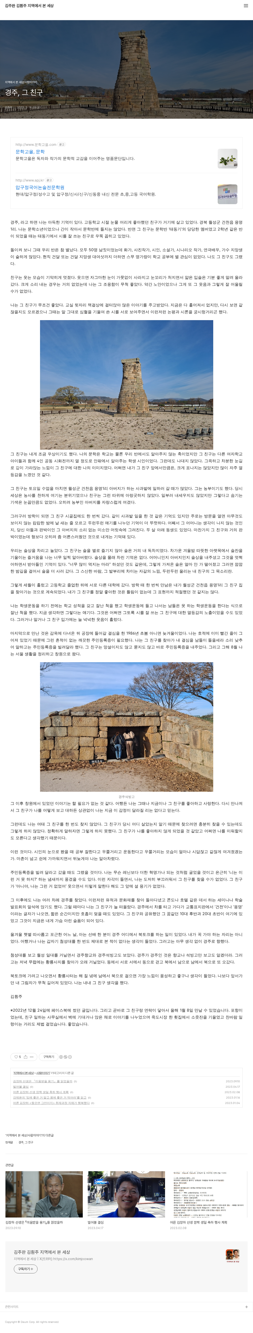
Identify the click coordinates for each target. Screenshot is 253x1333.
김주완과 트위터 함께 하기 (21, 1315)
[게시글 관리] (32, 1057)
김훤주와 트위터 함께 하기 (21, 1323)
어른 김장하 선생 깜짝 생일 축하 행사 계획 (41, 1092)
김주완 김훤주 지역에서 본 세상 (29, 6)
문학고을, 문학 (30, 151)
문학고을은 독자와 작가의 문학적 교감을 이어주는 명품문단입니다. (75, 158)
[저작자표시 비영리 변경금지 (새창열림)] (65, 1057)
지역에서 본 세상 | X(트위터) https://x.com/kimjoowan (53, 1259)
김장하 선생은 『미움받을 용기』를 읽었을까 (42, 1081)
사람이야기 (43, 1073)
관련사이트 (12, 1307)
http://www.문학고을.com (36, 144)
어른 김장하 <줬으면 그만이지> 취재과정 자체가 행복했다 (51, 1103)
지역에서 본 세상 (24, 1073)
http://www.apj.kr (30, 180)
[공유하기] (25, 1057)
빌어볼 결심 (21, 1086)
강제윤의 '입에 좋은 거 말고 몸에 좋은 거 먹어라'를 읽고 (49, 1097)
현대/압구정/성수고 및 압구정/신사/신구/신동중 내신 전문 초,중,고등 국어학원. (86, 194)
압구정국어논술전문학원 (40, 187)
